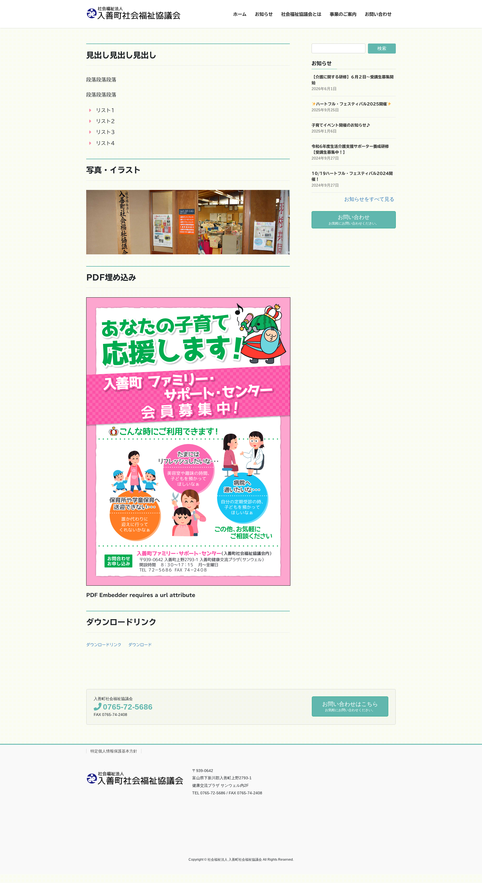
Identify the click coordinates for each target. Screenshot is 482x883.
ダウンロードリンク (103, 645)
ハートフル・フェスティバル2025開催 (351, 104)
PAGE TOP (466, 852)
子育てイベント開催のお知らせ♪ (341, 125)
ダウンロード (140, 645)
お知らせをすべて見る (369, 199)
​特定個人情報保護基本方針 (113, 751)
